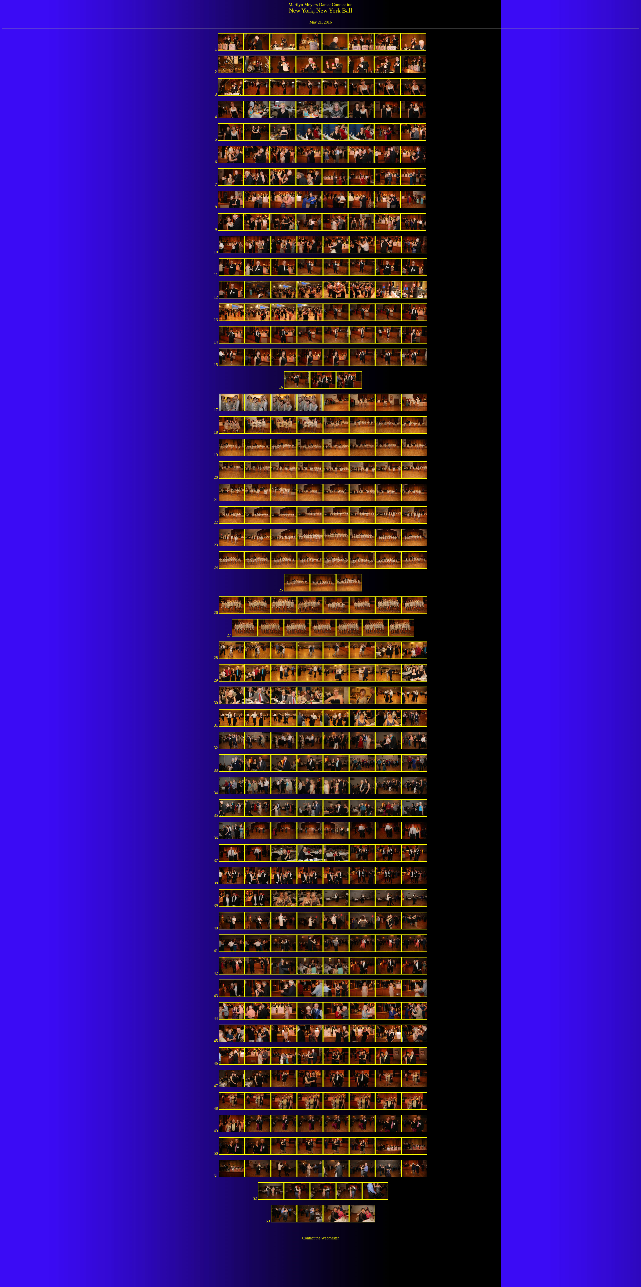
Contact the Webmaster (320, 1238)
